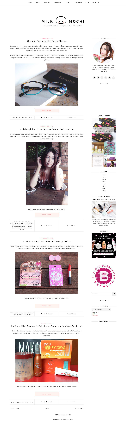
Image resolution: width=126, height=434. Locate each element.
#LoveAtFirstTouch (24, 221)
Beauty (46, 2)
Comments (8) (71, 225)
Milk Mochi (60, 419)
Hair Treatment (21, 402)
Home (30, 2)
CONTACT (67, 2)
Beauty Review (29, 223)
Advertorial (14, 223)
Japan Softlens (21, 314)
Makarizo (30, 402)
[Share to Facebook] (44, 117)
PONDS (22, 229)
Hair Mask (25, 401)
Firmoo (18, 117)
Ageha (16, 313)
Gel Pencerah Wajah (18, 225)
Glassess (24, 117)
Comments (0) (71, 313)
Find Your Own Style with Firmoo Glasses (46, 41)
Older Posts (79, 408)
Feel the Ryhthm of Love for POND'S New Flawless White (46, 129)
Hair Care (19, 401)
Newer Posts (14, 408)
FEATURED (58, 2)
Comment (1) (71, 117)
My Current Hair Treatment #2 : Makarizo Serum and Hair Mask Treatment (46, 326)
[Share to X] (42, 117)
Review (30, 117)
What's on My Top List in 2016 (104, 199)
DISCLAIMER (78, 2)
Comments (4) (71, 401)
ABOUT (38, 2)
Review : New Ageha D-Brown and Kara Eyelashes (46, 241)
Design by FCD (68, 419)
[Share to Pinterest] (46, 117)
